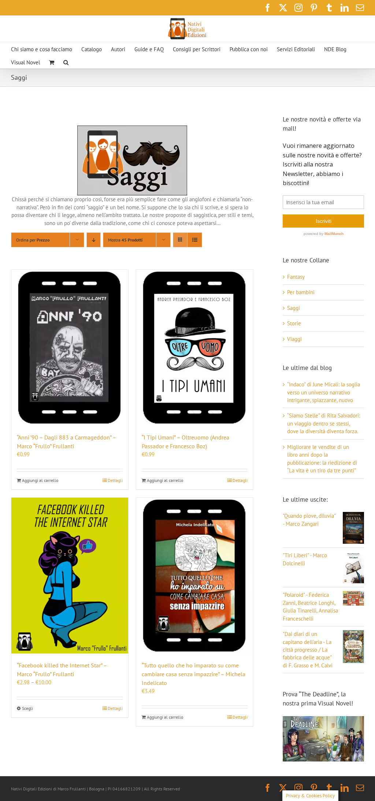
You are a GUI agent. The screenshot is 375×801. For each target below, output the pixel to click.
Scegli (27, 708)
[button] (65, 61)
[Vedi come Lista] (195, 240)
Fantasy (296, 276)
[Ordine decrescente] (93, 239)
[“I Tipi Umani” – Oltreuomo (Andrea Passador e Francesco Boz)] (194, 348)
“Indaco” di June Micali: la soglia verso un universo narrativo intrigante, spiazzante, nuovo (323, 392)
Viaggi (294, 339)
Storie (294, 323)
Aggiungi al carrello (40, 480)
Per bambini (301, 292)
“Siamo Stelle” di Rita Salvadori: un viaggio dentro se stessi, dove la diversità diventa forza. (323, 423)
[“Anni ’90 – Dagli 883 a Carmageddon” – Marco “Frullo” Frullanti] (69, 348)
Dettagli (115, 480)
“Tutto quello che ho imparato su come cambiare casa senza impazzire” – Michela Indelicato (193, 674)
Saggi (293, 307)
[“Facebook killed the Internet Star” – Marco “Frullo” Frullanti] (69, 576)
